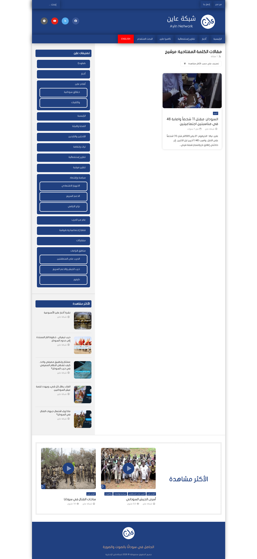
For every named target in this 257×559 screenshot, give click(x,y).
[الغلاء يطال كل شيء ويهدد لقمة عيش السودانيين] (82, 394)
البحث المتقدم (145, 39)
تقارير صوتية (79, 167)
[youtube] (54, 20)
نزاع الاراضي (74, 206)
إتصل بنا (206, 4)
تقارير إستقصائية (186, 39)
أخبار (204, 39)
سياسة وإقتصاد (78, 177)
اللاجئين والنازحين (77, 136)
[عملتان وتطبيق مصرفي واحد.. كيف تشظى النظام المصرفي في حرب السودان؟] (82, 370)
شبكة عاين (209, 129)
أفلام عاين (80, 84)
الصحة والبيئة (79, 126)
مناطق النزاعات (78, 250)
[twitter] (65, 20)
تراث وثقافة (79, 146)
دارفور (77, 279)
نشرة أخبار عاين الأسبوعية (57, 312)
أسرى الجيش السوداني (141, 499)
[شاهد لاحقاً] (44, 20)
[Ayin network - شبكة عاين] (191, 22)
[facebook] (75, 20)
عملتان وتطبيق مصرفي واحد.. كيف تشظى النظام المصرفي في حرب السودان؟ (54, 365)
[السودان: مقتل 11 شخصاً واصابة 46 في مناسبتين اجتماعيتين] (192, 90)
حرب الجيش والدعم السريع (66, 269)
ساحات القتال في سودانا (80, 499)
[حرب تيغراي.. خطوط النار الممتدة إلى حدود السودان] (82, 345)
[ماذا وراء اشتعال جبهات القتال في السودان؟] (82, 419)
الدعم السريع (73, 196)
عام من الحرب (79, 219)
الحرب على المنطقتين (68, 258)
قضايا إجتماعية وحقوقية (72, 230)
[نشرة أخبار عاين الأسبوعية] (82, 320)
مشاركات (81, 240)
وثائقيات (75, 102)
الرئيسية (217, 39)
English (125, 39)
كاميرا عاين (165, 39)
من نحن (218, 4)
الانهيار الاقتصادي (71, 185)
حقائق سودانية (72, 92)
